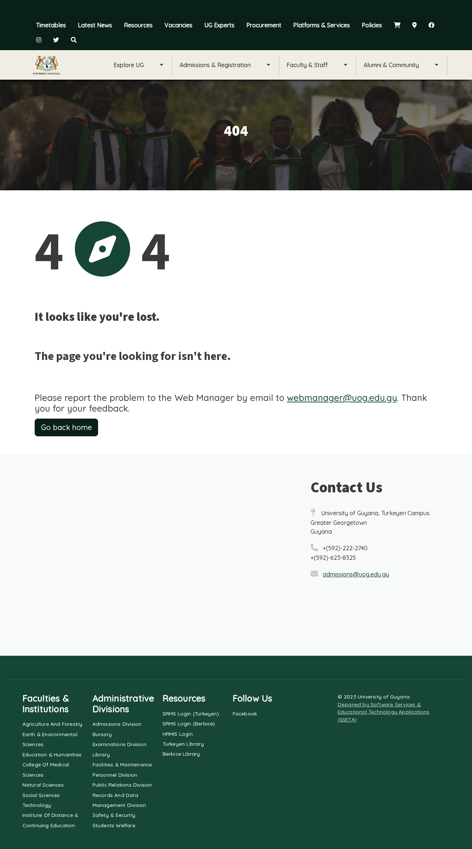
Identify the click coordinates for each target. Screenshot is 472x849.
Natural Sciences (43, 785)
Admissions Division (117, 724)
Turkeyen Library (183, 744)
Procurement (263, 25)
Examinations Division (119, 744)
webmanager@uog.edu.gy (342, 397)
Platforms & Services (321, 25)
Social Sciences (41, 795)
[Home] (46, 65)
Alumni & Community (391, 65)
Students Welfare (114, 825)
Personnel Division (115, 775)
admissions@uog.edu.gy (356, 574)
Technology (36, 805)
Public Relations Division (122, 785)
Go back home (66, 427)
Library (101, 754)
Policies (372, 25)
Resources (138, 25)
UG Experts (219, 25)
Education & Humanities (51, 754)
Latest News (95, 25)
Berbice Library (181, 754)
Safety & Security (114, 815)
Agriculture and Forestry (52, 724)
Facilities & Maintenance (122, 764)
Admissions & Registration (215, 65)
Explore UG (129, 65)
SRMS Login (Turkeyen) (191, 713)
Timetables (51, 25)
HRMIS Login (178, 734)
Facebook (245, 713)
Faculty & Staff (307, 65)
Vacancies (178, 25)
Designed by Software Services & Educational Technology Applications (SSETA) (384, 711)
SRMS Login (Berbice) (189, 723)
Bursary (102, 734)
